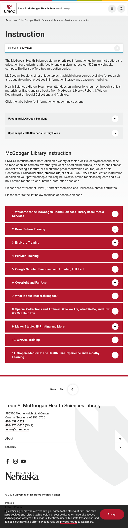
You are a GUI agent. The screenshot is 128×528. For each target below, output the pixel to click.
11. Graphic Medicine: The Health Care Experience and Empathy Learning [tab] (55, 355)
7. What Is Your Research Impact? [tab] (35, 296)
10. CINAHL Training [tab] (26, 340)
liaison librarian (33, 173)
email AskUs (52, 173)
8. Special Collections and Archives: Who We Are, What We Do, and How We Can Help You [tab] (61, 311)
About (9, 438)
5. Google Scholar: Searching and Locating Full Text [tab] (48, 269)
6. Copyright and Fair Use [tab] (29, 282)
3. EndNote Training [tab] (25, 242)
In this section (20, 48)
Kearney (10, 446)
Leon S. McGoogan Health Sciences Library (44, 8)
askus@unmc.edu (17, 429)
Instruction (84, 20)
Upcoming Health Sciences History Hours (34, 133)
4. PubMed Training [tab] (25, 256)
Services (69, 20)
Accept (112, 514)
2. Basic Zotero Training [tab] (28, 229)
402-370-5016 (14, 425)
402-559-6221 (14, 421)
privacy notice (68, 521)
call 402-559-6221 (77, 173)
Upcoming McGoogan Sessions (27, 118)
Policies (9, 502)
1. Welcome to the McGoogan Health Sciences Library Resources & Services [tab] (58, 214)
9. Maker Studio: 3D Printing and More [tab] (38, 326)
